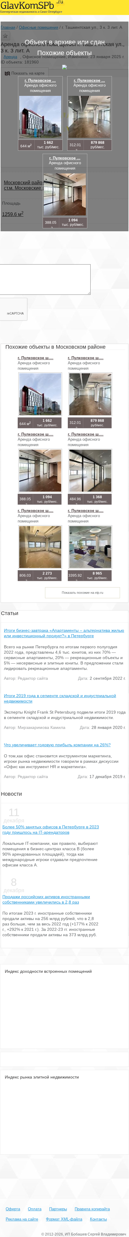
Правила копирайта (92, 1209)
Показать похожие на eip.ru (82, 592)
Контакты (98, 1219)
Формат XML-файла (64, 1219)
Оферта (13, 1209)
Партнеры (58, 1209)
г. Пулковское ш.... (35, 358)
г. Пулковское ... (40, 80)
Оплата (34, 1209)
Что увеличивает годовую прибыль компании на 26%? (57, 744)
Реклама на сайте (22, 1219)
